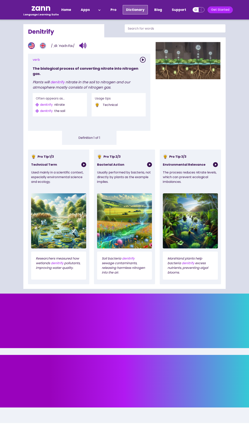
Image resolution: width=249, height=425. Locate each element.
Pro (113, 9)
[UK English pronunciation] (42, 45)
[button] (83, 45)
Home (66, 9)
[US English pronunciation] (31, 45)
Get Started (220, 9)
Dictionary (135, 9)
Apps (85, 9)
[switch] (198, 9)
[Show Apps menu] (99, 9)
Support (179, 9)
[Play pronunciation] (143, 60)
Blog (158, 9)
